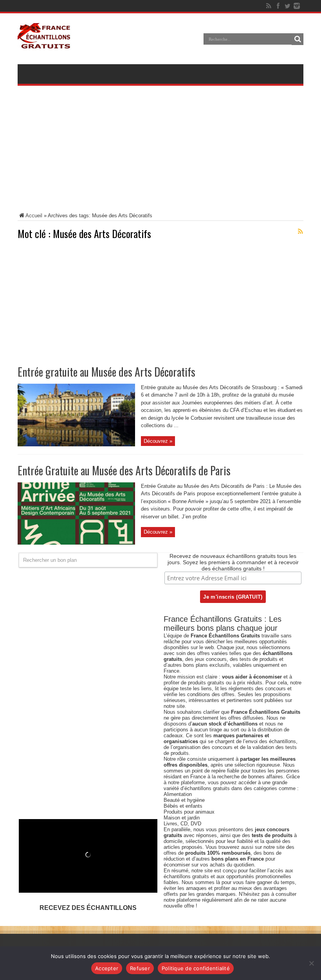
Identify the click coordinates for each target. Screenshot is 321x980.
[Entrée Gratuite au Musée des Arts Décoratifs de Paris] (76, 543)
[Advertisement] (160, 154)
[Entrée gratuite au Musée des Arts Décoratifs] (76, 445)
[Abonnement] (300, 231)
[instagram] (297, 6)
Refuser (140, 968)
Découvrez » (158, 441)
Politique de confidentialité (196, 968)
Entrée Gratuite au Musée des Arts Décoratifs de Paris (124, 470)
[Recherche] (297, 39)
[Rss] (268, 6)
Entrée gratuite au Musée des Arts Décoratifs (106, 372)
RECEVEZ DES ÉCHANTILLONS (88, 907)
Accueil (33, 215)
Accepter (106, 968)
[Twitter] (287, 6)
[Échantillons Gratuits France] (44, 44)
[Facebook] (278, 6)
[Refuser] (311, 963)
